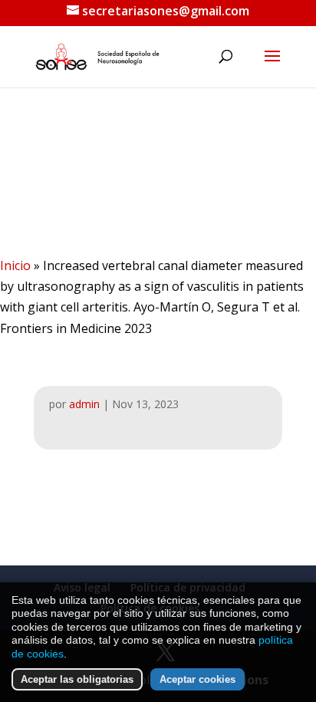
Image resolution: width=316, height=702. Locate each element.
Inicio (15, 265)
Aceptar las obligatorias (77, 679)
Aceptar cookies (197, 679)
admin (84, 404)
